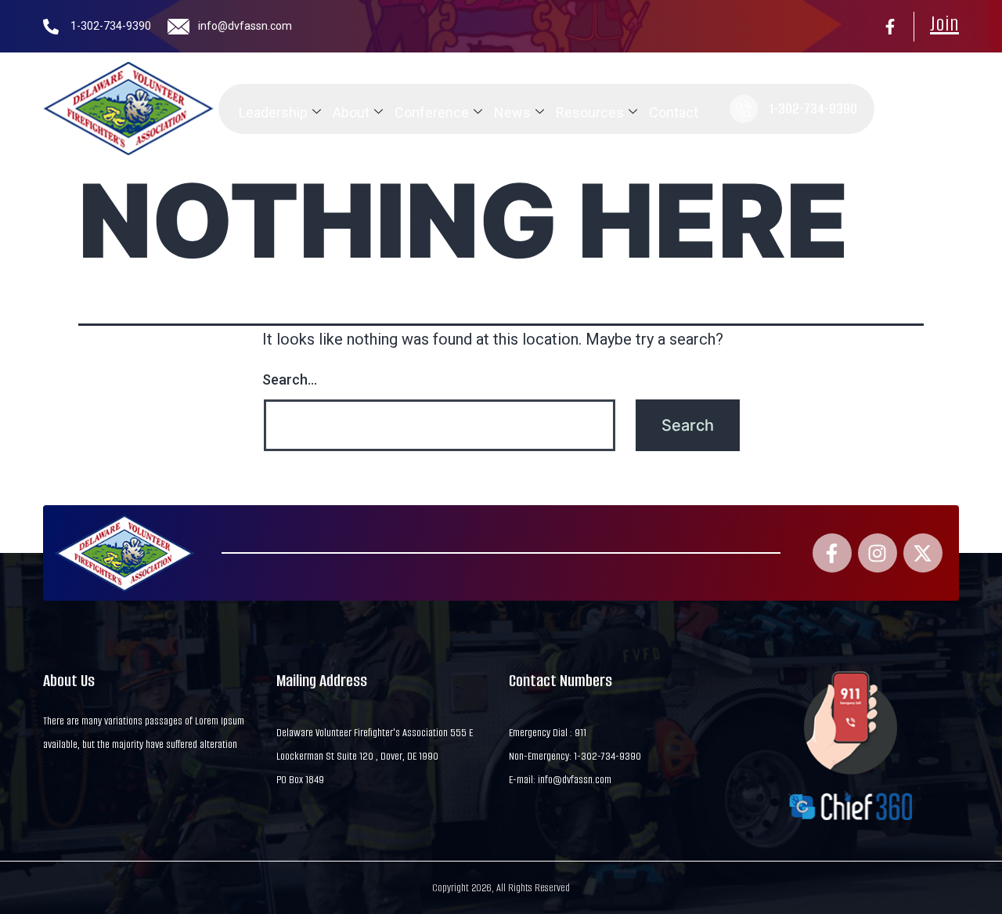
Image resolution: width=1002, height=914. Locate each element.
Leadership (273, 112)
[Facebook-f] (890, 26)
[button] (895, 109)
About (351, 112)
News (512, 112)
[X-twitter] (923, 553)
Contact (673, 112)
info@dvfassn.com (245, 26)
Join (944, 23)
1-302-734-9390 (110, 26)
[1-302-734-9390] (51, 26)
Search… (289, 379)
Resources (590, 112)
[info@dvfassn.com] (178, 26)
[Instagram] (877, 553)
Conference (432, 112)
